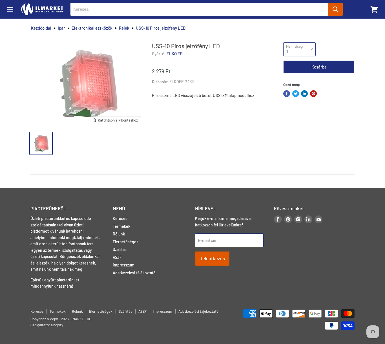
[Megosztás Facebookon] (286, 93)
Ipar (61, 28)
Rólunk (119, 233)
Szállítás (120, 249)
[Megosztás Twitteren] (295, 93)
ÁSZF (117, 257)
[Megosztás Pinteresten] (313, 93)
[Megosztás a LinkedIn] (304, 93)
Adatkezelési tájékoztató (134, 272)
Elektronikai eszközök (92, 28)
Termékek (121, 226)
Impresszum (123, 265)
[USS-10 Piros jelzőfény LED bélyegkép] (41, 143)
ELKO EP (175, 53)
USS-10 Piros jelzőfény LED (160, 28)
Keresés (120, 218)
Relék (124, 28)
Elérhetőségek (125, 241)
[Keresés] (335, 9)
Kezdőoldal (41, 28)
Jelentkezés (212, 258)
